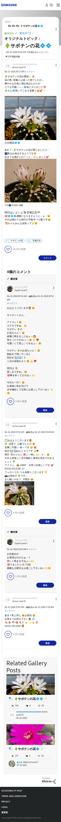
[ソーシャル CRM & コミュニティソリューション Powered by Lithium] (49, 780)
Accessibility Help (11, 790)
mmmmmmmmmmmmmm (28, 712)
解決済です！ (27, 33)
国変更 (4, 812)
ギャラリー (29, 71)
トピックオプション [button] (51, 29)
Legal (4, 807)
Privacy (5, 801)
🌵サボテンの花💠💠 (28, 699)
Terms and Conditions (14, 796)
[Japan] (9, 4)
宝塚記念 (36, 240)
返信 (45, 410)
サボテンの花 (17, 240)
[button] (51, 65)
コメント (47, 258)
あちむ (20, 762)
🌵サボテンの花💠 (27, 749)
